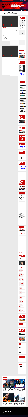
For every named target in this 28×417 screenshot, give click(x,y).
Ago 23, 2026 (5, 390)
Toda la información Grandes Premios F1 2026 (21, 76)
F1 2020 (20, 279)
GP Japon (20, 297)
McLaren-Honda (21, 302)
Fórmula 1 (23, 284)
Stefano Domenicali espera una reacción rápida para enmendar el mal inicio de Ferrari (14, 62)
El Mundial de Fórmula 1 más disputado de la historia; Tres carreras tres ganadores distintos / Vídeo (6, 62)
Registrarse (20, 175)
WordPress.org (21, 352)
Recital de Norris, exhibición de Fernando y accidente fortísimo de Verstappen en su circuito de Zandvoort (8, 389)
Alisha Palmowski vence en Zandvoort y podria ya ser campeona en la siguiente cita (19, 389)
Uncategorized (4, 27)
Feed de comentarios (22, 350)
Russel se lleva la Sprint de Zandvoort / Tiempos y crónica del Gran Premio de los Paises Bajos (19, 404)
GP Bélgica (23, 289)
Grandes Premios (5, 379)
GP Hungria (20, 296)
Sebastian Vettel (21, 310)
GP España (20, 293)
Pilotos (12, 5)
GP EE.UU (23, 292)
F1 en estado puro (6, 411)
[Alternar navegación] (21, 10)
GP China (20, 292)
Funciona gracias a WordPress (10, 415)
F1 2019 (22, 278)
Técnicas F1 (20, 311)
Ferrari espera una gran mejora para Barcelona (6, 29)
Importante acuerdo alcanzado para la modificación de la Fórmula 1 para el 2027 (22, 198)
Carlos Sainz (20, 271)
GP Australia (20, 287)
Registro (20, 345)
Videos (23, 311)
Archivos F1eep (17, 5)
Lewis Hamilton (21, 301)
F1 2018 (20, 278)
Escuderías (14, 5)
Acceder (20, 347)
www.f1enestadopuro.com (21, 373)
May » (21, 252)
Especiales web (21, 275)
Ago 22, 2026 (5, 404)
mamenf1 (8, 390)
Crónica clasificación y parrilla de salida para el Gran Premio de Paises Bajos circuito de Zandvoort (8, 404)
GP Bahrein (20, 288)
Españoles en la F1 (22, 5)
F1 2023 (22, 280)
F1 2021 (22, 279)
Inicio (3, 13)
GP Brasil (20, 289)
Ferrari (20, 284)
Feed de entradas (21, 349)
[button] (23, 10)
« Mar (20, 252)
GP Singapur (20, 300)
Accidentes (20, 269)
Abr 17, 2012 (5, 66)
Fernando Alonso (21, 283)
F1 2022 (20, 280)
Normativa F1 (20, 305)
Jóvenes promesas (17, 379)
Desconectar (21, 176)
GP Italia (24, 296)
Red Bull (20, 309)
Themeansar (19, 415)
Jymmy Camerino (21, 390)
